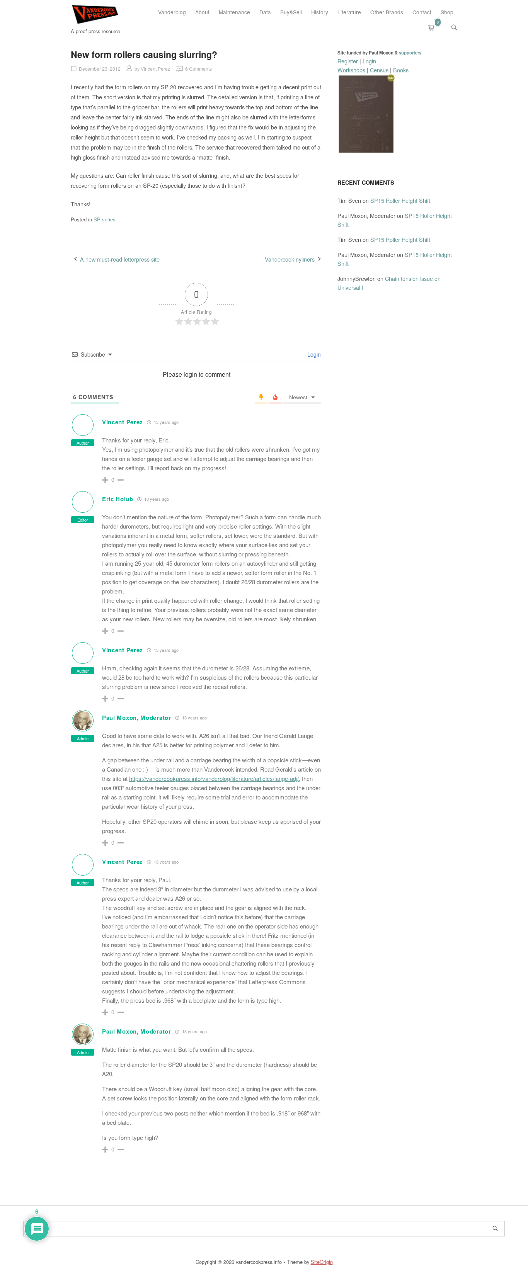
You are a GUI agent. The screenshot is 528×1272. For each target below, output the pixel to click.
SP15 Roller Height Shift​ (400, 200)
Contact (421, 12)
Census (379, 70)
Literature (349, 12)
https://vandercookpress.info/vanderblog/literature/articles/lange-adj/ (214, 778)
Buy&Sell (291, 12)
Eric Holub (117, 499)
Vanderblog (172, 12)
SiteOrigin (322, 1261)
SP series (105, 219)
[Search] (495, 1228)
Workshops (351, 70)
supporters (410, 52)
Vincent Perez (155, 68)
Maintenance (234, 12)
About (202, 12)
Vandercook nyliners (290, 259)
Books (401, 70)
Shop (447, 12)
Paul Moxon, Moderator (136, 717)
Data (265, 12)
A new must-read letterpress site (120, 259)
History (319, 12)
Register (347, 61)
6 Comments (198, 68)
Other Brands (386, 12)
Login (313, 354)
